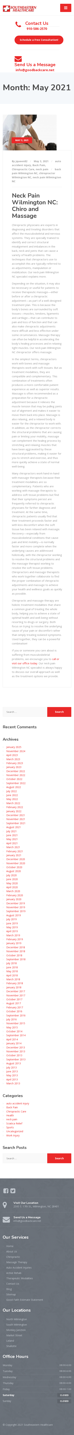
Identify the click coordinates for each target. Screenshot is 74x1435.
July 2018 (11, 963)
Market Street (14, 1335)
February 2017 (14, 1007)
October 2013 (14, 1055)
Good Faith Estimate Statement (24, 1299)
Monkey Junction (16, 1330)
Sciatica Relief (14, 1123)
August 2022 (13, 787)
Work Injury (13, 1135)
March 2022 (13, 803)
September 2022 (16, 783)
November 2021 (15, 819)
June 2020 (12, 879)
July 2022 (11, 791)
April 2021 (12, 843)
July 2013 (11, 1067)
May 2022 (12, 799)
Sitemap (11, 1294)
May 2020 (12, 883)
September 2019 (16, 911)
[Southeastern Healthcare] (20, 7)
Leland (10, 1340)
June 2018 (12, 967)
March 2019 (13, 935)
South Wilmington (16, 1324)
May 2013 (12, 1075)
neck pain (42, 169)
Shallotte (11, 1346)
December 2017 (15, 991)
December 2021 (15, 815)
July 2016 (11, 1019)
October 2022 (14, 779)
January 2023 (13, 767)
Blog (9, 1289)
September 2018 (16, 959)
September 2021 (16, 823)
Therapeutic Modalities (19, 1278)
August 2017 (13, 1003)
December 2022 (15, 771)
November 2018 (15, 951)
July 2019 (11, 919)
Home (9, 1246)
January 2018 (13, 987)
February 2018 (14, 983)
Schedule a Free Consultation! (39, 39)
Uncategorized (14, 1131)
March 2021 (13, 847)
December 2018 (15, 947)
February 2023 (14, 763)
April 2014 (12, 1039)
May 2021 (12, 839)
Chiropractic (13, 1257)
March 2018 (13, 979)
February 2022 (14, 807)
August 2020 (13, 871)
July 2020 (11, 875)
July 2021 (11, 831)
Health (10, 1115)
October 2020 (14, 867)
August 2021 (13, 827)
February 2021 (14, 851)
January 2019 (13, 943)
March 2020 (13, 891)
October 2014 (14, 1031)
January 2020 (13, 899)
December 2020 (15, 859)
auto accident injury (17, 1103)
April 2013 (12, 1079)
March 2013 (13, 1083)
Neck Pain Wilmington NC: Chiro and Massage (35, 206)
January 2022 (13, 811)
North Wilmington (16, 1319)
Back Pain (39, 165)
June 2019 (12, 923)
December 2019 (15, 903)
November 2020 (15, 863)
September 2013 (16, 1059)
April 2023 (12, 755)
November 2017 (15, 995)
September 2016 (16, 1015)
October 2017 (14, 999)
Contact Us (12, 1283)
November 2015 (15, 1023)
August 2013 (13, 1063)
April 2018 (12, 975)
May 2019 (12, 927)
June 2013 (12, 1071)
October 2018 (14, 955)
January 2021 (13, 855)
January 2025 (13, 747)
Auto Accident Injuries (19, 1267)
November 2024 (15, 751)
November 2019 (15, 907)
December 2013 (15, 1047)
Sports (10, 1127)
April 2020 (12, 887)
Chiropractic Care (23, 169)
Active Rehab (13, 1273)
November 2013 (15, 1051)
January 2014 (13, 1043)
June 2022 (12, 795)
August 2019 (13, 915)
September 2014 (16, 1035)
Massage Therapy (16, 1262)
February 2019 (14, 939)
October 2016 (14, 1011)
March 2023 (13, 759)
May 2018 (12, 971)
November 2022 (15, 775)
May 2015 (12, 1027)
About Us (11, 1251)
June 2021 (12, 835)
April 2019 (12, 931)
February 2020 (14, 895)
